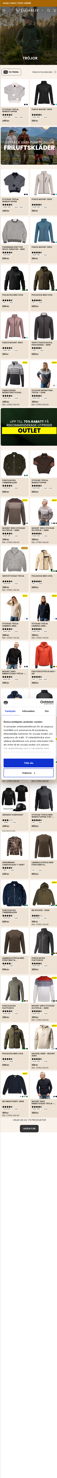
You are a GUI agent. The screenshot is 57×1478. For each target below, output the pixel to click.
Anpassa (26, 773)
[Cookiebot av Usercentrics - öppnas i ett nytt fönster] (41, 703)
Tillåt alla (28, 763)
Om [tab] (47, 711)
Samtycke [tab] (10, 711)
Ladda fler (29, 1128)
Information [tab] (28, 711)
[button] (4, 10)
